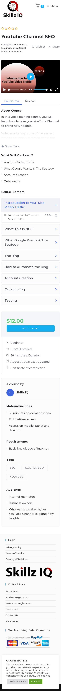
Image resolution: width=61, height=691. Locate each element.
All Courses (11, 591)
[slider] (13, 89)
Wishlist (40, 46)
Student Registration (17, 597)
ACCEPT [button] (35, 681)
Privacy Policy (13, 547)
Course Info (11, 101)
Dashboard (11, 609)
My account (12, 621)
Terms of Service (14, 553)
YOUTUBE (16, 476)
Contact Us (11, 615)
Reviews (30, 101)
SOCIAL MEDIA (34, 467)
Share (56, 46)
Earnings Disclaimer (16, 559)
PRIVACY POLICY (17, 681)
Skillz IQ (22, 392)
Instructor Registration (18, 603)
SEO (12, 467)
